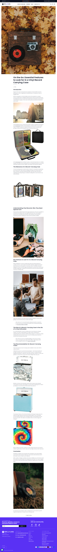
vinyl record (18, 162)
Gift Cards (30, 539)
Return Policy (44, 538)
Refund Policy (44, 539)
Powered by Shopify (10, 550)
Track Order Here (52, 1)
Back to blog (29, 515)
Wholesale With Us (45, 544)
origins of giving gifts (31, 341)
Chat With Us (8, 1)
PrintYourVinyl (6, 550)
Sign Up (21, 526)
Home (30, 538)
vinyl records (17, 125)
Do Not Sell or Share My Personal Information (47, 542)
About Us (30, 535)
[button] (51, 4)
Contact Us (31, 537)
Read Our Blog (31, 541)
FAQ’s (30, 534)
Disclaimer (44, 534)
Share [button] (15, 86)
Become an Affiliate (45, 543)
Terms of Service (45, 535)
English (4, 547)
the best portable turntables (22, 324)
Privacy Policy (44, 537)
